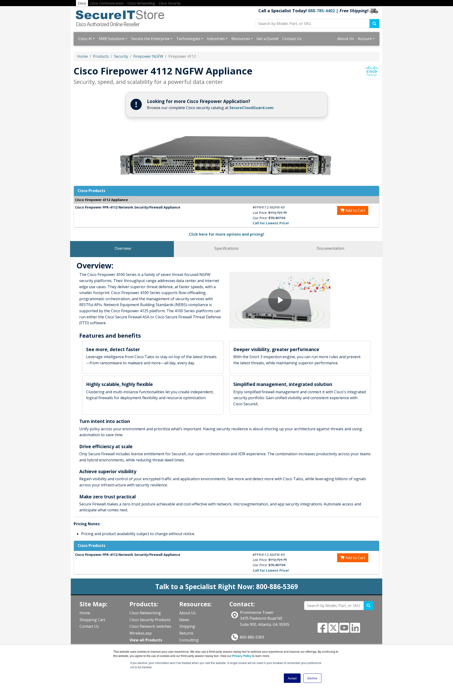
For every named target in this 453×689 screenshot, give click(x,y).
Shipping (187, 626)
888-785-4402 (321, 10)
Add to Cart (354, 210)
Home (82, 56)
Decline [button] (312, 678)
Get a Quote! (267, 38)
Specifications (226, 248)
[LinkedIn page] (355, 630)
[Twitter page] (333, 630)
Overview (123, 248)
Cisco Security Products (150, 619)
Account (365, 38)
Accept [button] (292, 678)
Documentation (330, 248)
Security (121, 56)
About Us (345, 38)
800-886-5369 (252, 637)
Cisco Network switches (150, 626)
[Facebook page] (322, 630)
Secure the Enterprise (150, 38)
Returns (186, 633)
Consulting (189, 640)
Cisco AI (85, 38)
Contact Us (292, 38)
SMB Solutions (112, 38)
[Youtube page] (344, 630)
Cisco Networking (145, 612)
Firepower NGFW (148, 56)
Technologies (188, 38)
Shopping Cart (92, 619)
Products (101, 56)
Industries (216, 38)
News (184, 619)
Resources (240, 38)
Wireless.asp (141, 633)
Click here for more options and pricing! (226, 234)
